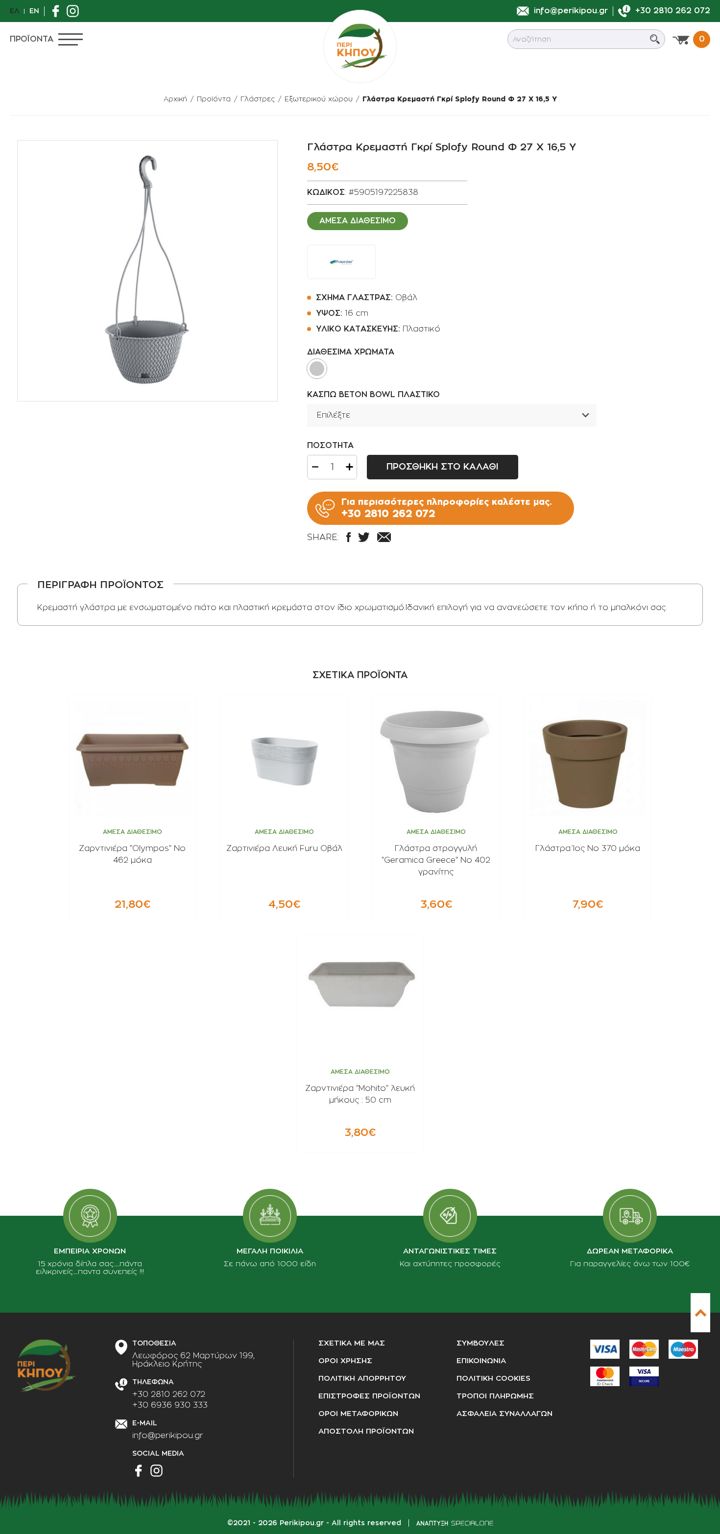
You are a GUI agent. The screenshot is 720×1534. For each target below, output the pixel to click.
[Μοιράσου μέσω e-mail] (384, 537)
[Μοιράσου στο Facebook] (348, 537)
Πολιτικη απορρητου (362, 1378)
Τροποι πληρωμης (495, 1396)
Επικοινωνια (481, 1361)
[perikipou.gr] (360, 46)
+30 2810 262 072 (168, 1394)
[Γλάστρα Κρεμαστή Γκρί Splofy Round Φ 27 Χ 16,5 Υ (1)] (147, 270)
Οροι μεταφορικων (358, 1413)
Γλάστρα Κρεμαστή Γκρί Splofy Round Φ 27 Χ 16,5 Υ (459, 98)
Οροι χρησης (345, 1361)
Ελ (14, 10)
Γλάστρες (257, 98)
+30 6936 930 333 (170, 1405)
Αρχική (175, 98)
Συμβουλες (480, 1343)
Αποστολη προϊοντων (366, 1431)
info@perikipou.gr (167, 1436)
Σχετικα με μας (351, 1343)
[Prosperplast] (341, 262)
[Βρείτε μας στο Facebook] (58, 11)
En (34, 10)
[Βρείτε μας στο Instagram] (75, 11)
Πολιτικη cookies (493, 1378)
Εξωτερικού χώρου (319, 98)
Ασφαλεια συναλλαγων (504, 1413)
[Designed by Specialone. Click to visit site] (454, 1523)
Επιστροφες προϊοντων (369, 1396)
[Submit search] (655, 39)
